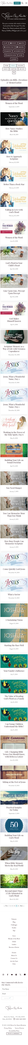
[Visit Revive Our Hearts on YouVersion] (24, 974)
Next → (22, 906)
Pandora (21, 47)
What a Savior (14, 595)
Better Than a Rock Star (14, 185)
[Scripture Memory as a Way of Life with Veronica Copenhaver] (14, 337)
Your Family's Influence (14, 671)
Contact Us (14, 958)
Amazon (8, 51)
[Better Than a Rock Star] (14, 174)
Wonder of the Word (14, 939)
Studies (14, 928)
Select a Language (13, 1033)
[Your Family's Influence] (14, 661)
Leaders (14, 944)
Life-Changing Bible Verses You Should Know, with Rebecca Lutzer (14, 754)
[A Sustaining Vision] (14, 610)
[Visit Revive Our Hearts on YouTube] (12, 974)
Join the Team (14, 961)
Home (6, 65)
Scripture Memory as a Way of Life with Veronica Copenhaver (14, 349)
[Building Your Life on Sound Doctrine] (14, 450)
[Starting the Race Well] (14, 635)
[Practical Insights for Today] (14, 798)
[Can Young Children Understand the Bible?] (14, 714)
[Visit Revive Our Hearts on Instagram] (3, 974)
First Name (5, 989)
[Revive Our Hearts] (7, 3)
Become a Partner (14, 947)
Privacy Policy (8, 1028)
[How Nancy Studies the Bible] (14, 119)
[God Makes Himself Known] (14, 309)
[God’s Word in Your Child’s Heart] (14, 253)
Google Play (10, 47)
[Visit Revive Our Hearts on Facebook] (7, 974)
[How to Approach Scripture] (14, 147)
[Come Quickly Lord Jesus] (14, 559)
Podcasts (14, 919)
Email (4, 994)
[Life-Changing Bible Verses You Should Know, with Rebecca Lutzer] (14, 742)
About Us (14, 955)
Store (14, 936)
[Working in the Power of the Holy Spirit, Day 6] (14, 422)
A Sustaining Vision (14, 620)
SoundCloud (19, 51)
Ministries (18, 1025)
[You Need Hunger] (14, 478)
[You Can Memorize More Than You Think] (14, 503)
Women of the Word (14, 103)
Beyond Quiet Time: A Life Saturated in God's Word (14, 893)
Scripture (13, 69)
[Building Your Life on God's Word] (14, 825)
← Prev (6, 906)
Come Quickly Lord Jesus (14, 569)
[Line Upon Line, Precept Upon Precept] (14, 281)
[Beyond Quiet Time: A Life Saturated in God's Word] (14, 881)
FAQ (14, 964)
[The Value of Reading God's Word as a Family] (14, 686)
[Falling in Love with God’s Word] (14, 200)
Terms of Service (19, 1028)
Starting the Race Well (14, 646)
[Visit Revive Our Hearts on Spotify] (16, 974)
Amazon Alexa (11, 55)
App (6, 43)
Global (14, 941)
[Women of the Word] (14, 93)
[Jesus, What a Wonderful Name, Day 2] (14, 367)
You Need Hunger (14, 488)
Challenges (14, 925)
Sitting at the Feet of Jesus (14, 782)
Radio (15, 59)
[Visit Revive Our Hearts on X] (20, 974)
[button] (25, 3)
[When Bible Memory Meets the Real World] (14, 853)
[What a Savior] (14, 585)
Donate (17, 3)
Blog (14, 922)
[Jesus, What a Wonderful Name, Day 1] (14, 395)
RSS (21, 55)
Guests (5, 69)
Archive (22, 69)
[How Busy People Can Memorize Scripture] (14, 531)
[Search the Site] (22, 3)
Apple (22, 43)
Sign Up (6, 998)
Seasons (20, 65)
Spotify (14, 43)
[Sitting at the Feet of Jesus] (14, 772)
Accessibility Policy (14, 1031)
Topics (13, 65)
